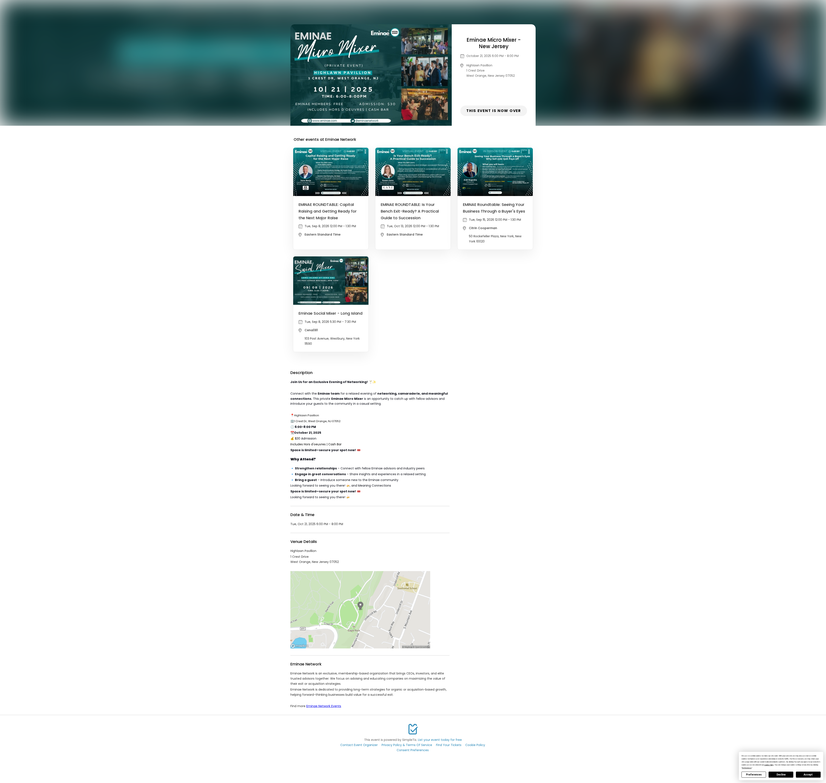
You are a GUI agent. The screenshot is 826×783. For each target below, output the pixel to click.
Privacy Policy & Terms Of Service (407, 745)
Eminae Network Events (323, 706)
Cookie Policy (475, 745)
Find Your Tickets (448, 745)
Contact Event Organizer (359, 745)
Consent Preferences (413, 750)
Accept (808, 774)
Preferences (754, 774)
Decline (781, 774)
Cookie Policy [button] (769, 765)
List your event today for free (440, 740)
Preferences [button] (747, 768)
